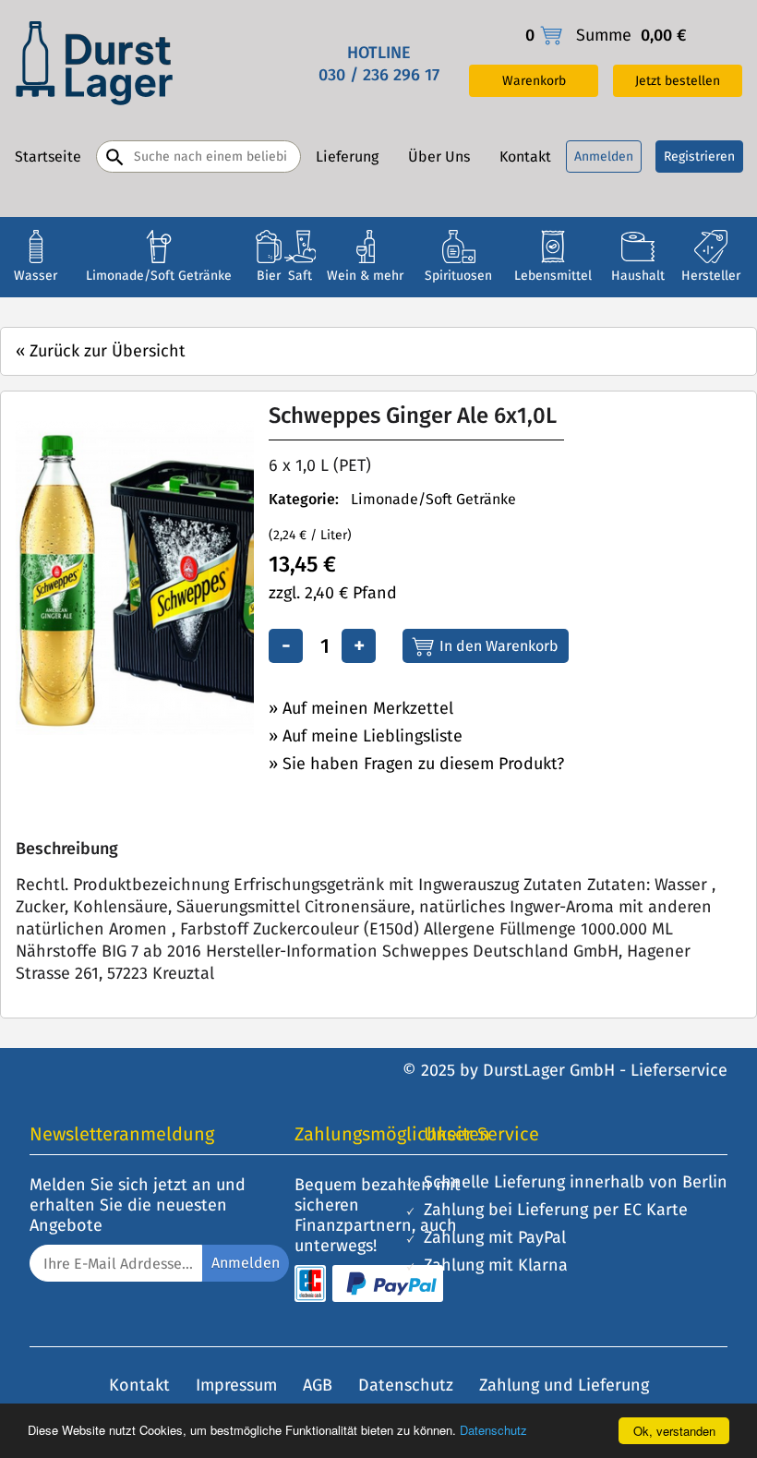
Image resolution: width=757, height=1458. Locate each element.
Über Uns (439, 156)
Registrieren (699, 156)
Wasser (35, 275)
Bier (269, 275)
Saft (300, 275)
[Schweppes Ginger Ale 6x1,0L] (169, 730)
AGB (317, 1385)
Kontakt (525, 156)
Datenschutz (493, 1430)
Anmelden (603, 156)
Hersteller (710, 275)
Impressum (236, 1385)
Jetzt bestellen (677, 81)
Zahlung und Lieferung (564, 1385)
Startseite (48, 156)
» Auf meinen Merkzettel (361, 708)
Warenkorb (534, 81)
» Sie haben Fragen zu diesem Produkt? (416, 763)
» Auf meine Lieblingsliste (366, 736)
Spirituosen (458, 275)
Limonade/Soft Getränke (159, 275)
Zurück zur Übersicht (101, 351)
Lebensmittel (553, 275)
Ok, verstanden (674, 1431)
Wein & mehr (365, 275)
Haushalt (638, 275)
